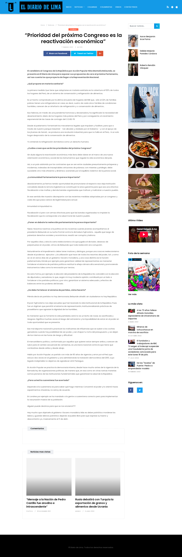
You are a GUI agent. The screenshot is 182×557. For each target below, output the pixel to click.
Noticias (79, 7)
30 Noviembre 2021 (44, 511)
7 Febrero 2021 (67, 47)
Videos (118, 7)
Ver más (132, 294)
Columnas (92, 7)
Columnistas (106, 7)
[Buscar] (157, 26)
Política (73, 29)
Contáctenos (130, 7)
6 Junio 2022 (89, 511)
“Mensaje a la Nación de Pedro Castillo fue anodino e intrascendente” (46, 503)
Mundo (78, 511)
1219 (80, 47)
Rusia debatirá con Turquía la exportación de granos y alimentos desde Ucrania (94, 503)
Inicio (68, 7)
